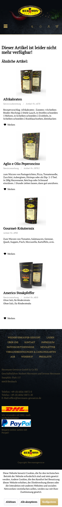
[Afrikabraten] (31, 81)
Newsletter (47, 347)
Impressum (47, 342)
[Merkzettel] (40, 26)
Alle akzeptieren (29, 501)
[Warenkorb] (57, 26)
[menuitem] (6, 26)
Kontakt (29, 342)
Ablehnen (11, 501)
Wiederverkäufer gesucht (24, 337)
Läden (50, 337)
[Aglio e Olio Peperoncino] (31, 146)
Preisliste (45, 356)
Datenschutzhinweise (20, 347)
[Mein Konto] (48, 26)
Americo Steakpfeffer (18, 293)
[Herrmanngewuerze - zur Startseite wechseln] (30, 11)
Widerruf (27, 356)
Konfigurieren (49, 501)
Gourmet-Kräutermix (18, 228)
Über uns (13, 342)
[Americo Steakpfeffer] (31, 275)
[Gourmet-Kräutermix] (31, 211)
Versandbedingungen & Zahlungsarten (31, 351)
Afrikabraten (12, 99)
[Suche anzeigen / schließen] (32, 26)
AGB (12, 356)
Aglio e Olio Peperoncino (21, 164)
